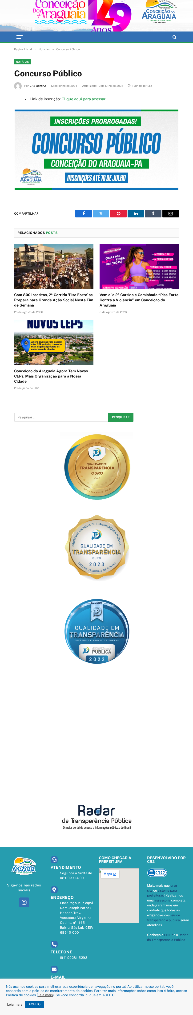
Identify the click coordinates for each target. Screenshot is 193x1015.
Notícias (22, 61)
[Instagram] (24, 902)
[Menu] (19, 37)
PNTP (168, 935)
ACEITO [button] (34, 1004)
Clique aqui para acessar (83, 99)
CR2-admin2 (38, 85)
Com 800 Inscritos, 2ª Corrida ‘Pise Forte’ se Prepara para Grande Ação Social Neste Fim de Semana (53, 300)
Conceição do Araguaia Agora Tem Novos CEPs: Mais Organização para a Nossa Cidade (51, 376)
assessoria (162, 900)
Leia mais (45, 995)
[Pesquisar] (174, 37)
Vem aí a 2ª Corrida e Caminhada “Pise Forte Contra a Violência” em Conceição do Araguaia (139, 300)
